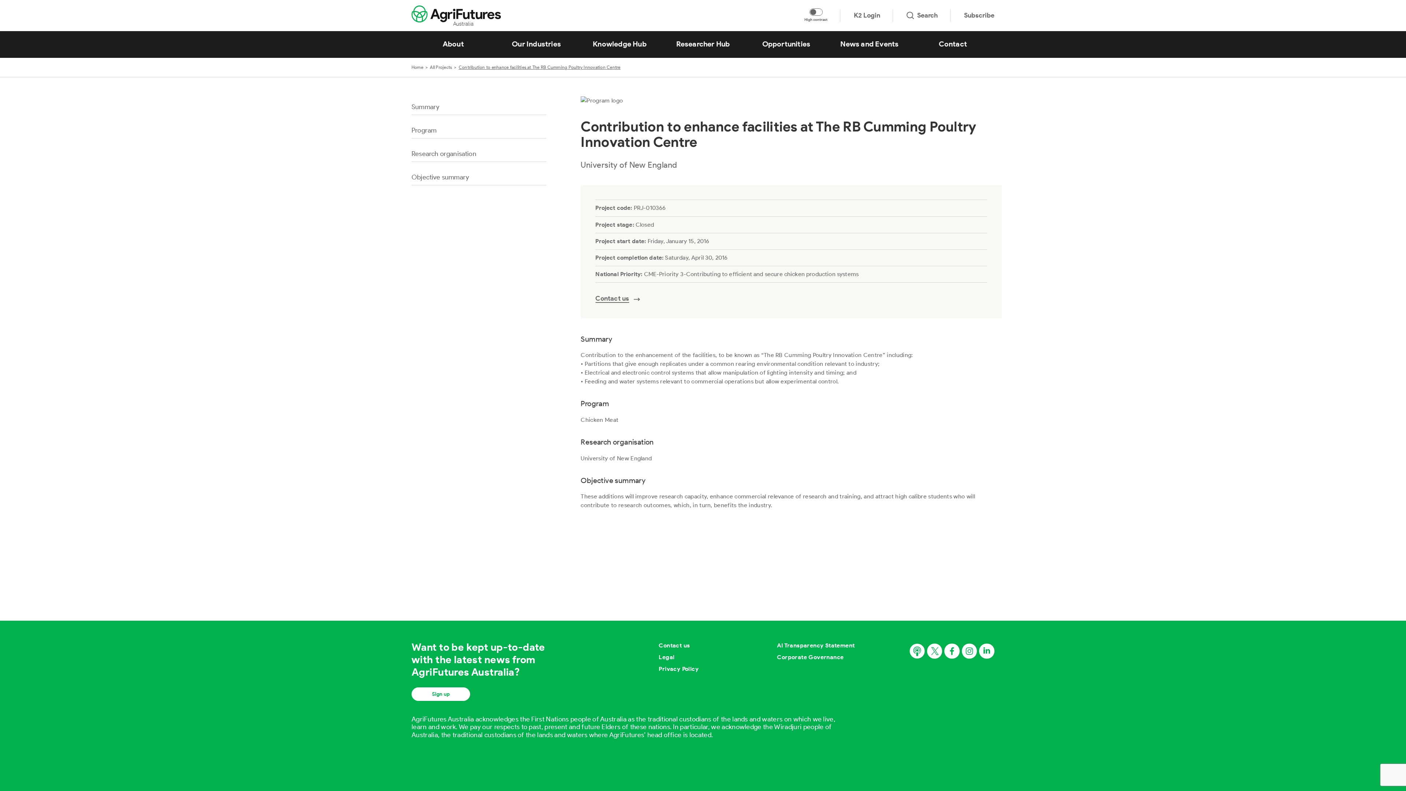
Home (417, 67)
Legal (666, 657)
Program (424, 130)
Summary (425, 107)
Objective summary (440, 177)
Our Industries (536, 44)
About (453, 44)
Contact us (674, 645)
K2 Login (867, 15)
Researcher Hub (703, 44)
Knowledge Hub (620, 44)
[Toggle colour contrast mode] (816, 12)
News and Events (869, 44)
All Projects (441, 67)
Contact (953, 44)
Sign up (441, 694)
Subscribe (979, 15)
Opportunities (786, 44)
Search (927, 15)
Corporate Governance (810, 657)
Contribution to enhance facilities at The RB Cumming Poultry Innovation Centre (540, 67)
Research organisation (444, 154)
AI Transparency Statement (816, 645)
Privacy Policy (679, 668)
